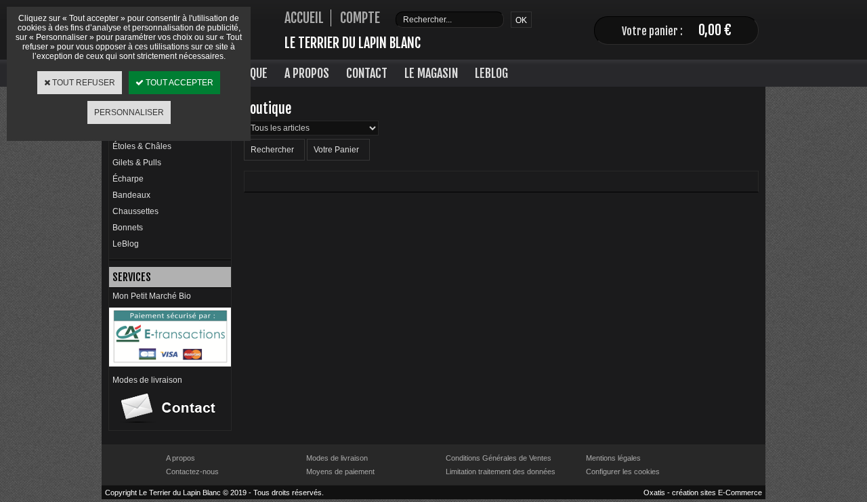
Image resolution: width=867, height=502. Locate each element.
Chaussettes (135, 211)
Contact (366, 73)
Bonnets (127, 227)
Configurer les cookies (623, 471)
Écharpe (128, 179)
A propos (180, 458)
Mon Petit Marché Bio (151, 296)
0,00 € (715, 30)
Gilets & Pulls (136, 162)
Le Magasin (431, 73)
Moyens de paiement (340, 471)
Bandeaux (131, 195)
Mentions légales (613, 458)
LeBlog (491, 73)
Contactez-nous (192, 471)
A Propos (306, 73)
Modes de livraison (147, 380)
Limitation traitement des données (500, 471)
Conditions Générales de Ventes (498, 458)
